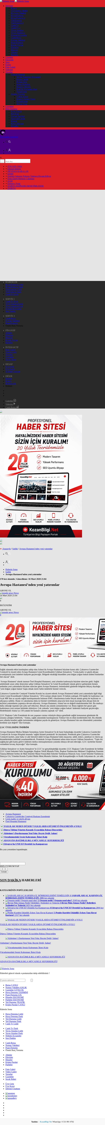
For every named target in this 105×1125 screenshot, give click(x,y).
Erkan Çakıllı (22, 79)
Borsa (11, 985)
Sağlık (15, 549)
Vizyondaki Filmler (19, 11)
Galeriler (9, 401)
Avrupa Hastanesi (13, 814)
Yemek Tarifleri (17, 116)
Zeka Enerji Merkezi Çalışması (20, 178)
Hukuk (14, 121)
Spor (7, 62)
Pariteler (14, 55)
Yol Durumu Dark (13, 292)
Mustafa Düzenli (23, 87)
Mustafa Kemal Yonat (25, 99)
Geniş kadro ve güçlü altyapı (17, 819)
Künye (14, 8)
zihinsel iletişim (14, 169)
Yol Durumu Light (13, 289)
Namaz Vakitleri (18, 40)
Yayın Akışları (17, 30)
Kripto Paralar (17, 45)
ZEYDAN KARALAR (17, 171)
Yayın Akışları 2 (18, 33)
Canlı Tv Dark (11, 301)
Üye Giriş (9, 366)
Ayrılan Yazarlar (18, 94)
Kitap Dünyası (17, 123)
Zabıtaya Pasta (13, 183)
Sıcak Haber (10, 359)
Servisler (9, 6)
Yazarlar (9, 72)
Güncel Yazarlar (18, 74)
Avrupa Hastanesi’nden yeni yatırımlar (35, 549)
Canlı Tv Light (11, 294)
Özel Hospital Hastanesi (15, 821)
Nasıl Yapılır (16, 111)
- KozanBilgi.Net (45, 1122)
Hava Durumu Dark (14, 287)
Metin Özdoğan (23, 84)
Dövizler (14, 47)
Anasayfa (6, 549)
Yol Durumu (16, 20)
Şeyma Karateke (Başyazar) (28, 77)
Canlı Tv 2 (15, 28)
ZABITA (11, 188)
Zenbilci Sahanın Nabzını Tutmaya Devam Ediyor (29, 176)
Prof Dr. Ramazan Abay (26, 89)
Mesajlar (14, 126)
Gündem (9, 57)
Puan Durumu (17, 42)
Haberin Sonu (11, 569)
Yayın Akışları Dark (14, 306)
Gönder (4, 872)
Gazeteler (9, 106)
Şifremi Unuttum (12, 371)
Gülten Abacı (22, 96)
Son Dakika (10, 311)
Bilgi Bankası (11, 109)
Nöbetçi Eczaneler (19, 35)
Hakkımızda (10, 383)
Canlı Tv (15, 25)
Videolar (9, 69)
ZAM (10, 181)
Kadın (8, 65)
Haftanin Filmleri (18, 13)
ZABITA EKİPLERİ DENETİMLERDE (25, 186)
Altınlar (14, 52)
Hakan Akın (21, 82)
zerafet (10, 174)
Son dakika (9, 137)
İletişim (8, 378)
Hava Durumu (17, 15)
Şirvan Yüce (21, 104)
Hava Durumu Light (14, 284)
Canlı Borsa (16, 38)
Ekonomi (9, 60)
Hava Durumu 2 (18, 18)
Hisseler (14, 50)
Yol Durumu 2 (17, 23)
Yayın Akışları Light (14, 304)
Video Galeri (11, 352)
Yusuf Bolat (21, 92)
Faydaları (15, 114)
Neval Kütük (22, 101)
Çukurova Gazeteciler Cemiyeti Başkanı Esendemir (27, 816)
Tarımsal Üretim (18, 119)
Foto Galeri (10, 67)
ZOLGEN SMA (14, 166)
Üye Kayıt (9, 369)
